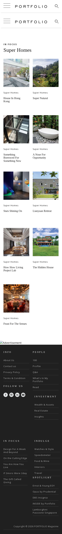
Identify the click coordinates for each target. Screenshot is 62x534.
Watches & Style (44, 449)
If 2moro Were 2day (15, 473)
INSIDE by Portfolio (44, 503)
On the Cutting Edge (15, 458)
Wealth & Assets (44, 404)
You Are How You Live (13, 466)
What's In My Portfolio (40, 380)
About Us (8, 360)
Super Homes (10, 92)
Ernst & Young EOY (44, 485)
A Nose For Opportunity (39, 156)
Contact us (9, 366)
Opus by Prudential (44, 491)
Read (36, 387)
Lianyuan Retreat (42, 210)
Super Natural (40, 98)
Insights (39, 416)
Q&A (35, 372)
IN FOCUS (10, 44)
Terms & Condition (14, 378)
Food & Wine (41, 461)
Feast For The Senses (15, 323)
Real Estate (41, 410)
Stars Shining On (12, 210)
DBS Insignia (40, 497)
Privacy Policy (11, 372)
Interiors (39, 467)
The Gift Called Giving (12, 481)
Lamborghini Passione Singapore (45, 511)
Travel (38, 473)
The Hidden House (43, 267)
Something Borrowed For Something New (12, 157)
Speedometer (42, 455)
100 (35, 360)
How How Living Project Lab (13, 269)
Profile (37, 366)
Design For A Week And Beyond (14, 451)
